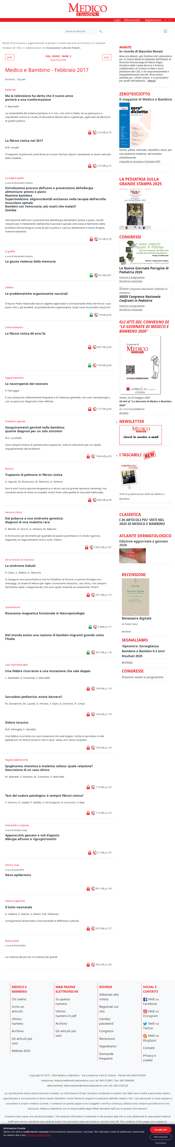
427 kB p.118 (103, 652)
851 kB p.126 (103, 888)
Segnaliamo (107, 1046)
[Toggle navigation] (165, 31)
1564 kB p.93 (103, 456)
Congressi (106, 1031)
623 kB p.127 (103, 928)
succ (106, 57)
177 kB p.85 (104, 408)
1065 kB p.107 (102, 547)
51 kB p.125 (104, 852)
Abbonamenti (132, 20)
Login (117, 20)
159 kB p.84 (104, 365)
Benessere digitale (136, 618)
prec (9, 57)
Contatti (149, 1048)
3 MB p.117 (104, 626)
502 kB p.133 (103, 964)
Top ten (21, 79)
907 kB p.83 (104, 347)
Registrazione (153, 20)
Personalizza (160, 1143)
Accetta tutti (160, 1129)
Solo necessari (161, 1137)
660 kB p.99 (104, 499)
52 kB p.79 (105, 239)
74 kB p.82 (105, 314)
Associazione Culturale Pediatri (63, 47)
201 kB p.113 (103, 594)
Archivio (10, 79)
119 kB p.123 (103, 787)
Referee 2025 (21, 1051)
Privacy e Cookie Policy (39, 1135)
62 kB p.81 (105, 275)
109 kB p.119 (103, 688)
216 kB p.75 (104, 132)
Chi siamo (19, 999)
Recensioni (107, 1039)
